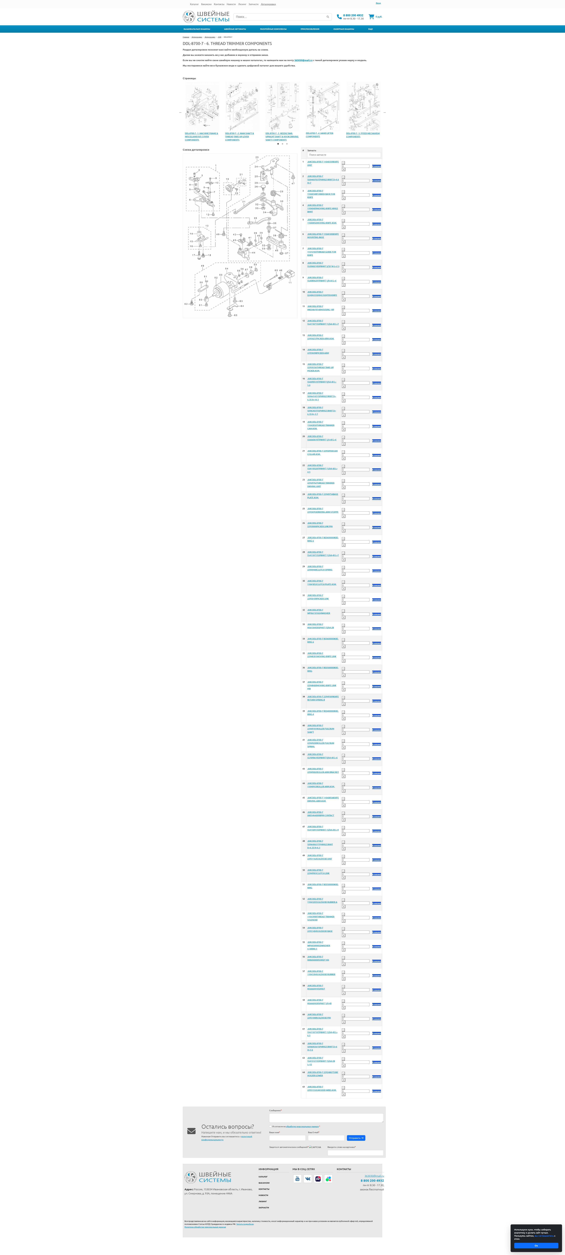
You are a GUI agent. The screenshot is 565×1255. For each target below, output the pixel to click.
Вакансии (264, 1183)
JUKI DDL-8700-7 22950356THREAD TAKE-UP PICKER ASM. (320, 367)
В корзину (376, 166)
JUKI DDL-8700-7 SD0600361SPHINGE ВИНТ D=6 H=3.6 (322, 1046)
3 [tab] (286, 143)
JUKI (219, 37)
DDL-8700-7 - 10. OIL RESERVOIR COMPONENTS (361, 135)
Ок (536, 1245)
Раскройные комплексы (273, 29)
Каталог (263, 1177)
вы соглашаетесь (544, 1236)
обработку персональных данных (302, 1126)
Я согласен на (296, 1126)
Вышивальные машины (197, 29)
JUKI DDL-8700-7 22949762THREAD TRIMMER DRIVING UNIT (320, 483)
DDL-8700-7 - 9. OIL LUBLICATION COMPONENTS (321, 135)
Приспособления (310, 29)
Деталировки (197, 37)
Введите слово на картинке (342, 1147)
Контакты (264, 1189)
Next (384, 112)
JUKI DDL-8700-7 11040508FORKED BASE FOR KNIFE (321, 194)
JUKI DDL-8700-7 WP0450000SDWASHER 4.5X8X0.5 (318, 945)
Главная (186, 37)
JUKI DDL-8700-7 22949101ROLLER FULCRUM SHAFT (320, 728)
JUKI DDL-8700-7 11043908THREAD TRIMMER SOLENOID (320, 916)
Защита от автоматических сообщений (289, 1147)
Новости (263, 1195)
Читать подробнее (245, 1224)
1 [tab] (278, 143)
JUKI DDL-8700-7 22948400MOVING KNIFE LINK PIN (321, 685)
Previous (180, 112)
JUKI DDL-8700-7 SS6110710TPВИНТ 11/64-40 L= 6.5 (322, 1032)
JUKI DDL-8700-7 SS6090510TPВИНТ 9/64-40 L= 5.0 (321, 381)
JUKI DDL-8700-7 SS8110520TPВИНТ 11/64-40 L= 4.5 (322, 468)
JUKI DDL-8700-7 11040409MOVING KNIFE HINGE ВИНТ (322, 208)
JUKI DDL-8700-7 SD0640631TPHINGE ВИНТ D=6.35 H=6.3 (320, 844)
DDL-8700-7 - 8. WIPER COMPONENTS (276, 110)
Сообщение (275, 1110)
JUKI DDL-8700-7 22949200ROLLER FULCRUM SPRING (320, 743)
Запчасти (264, 1208)
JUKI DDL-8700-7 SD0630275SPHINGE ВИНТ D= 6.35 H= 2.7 (321, 410)
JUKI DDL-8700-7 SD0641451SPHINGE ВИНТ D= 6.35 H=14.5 (321, 396)
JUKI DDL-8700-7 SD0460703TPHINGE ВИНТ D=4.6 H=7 (323, 179)
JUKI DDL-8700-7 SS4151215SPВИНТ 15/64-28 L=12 (321, 1061)
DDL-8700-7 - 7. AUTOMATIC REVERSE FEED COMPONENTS (239, 110)
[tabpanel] (202, 110)
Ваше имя (274, 1132)
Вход (378, 3)
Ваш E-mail (313, 1132)
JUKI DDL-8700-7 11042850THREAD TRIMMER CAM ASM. (320, 425)
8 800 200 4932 (353, 15)
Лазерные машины (343, 29)
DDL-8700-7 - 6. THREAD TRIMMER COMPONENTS (201, 135)
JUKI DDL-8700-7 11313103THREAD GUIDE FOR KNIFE (321, 251)
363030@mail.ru (374, 1175)
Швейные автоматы (235, 29)
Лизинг (263, 1201)
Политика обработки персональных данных (205, 1227)
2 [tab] (282, 143)
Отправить (355, 1138)
